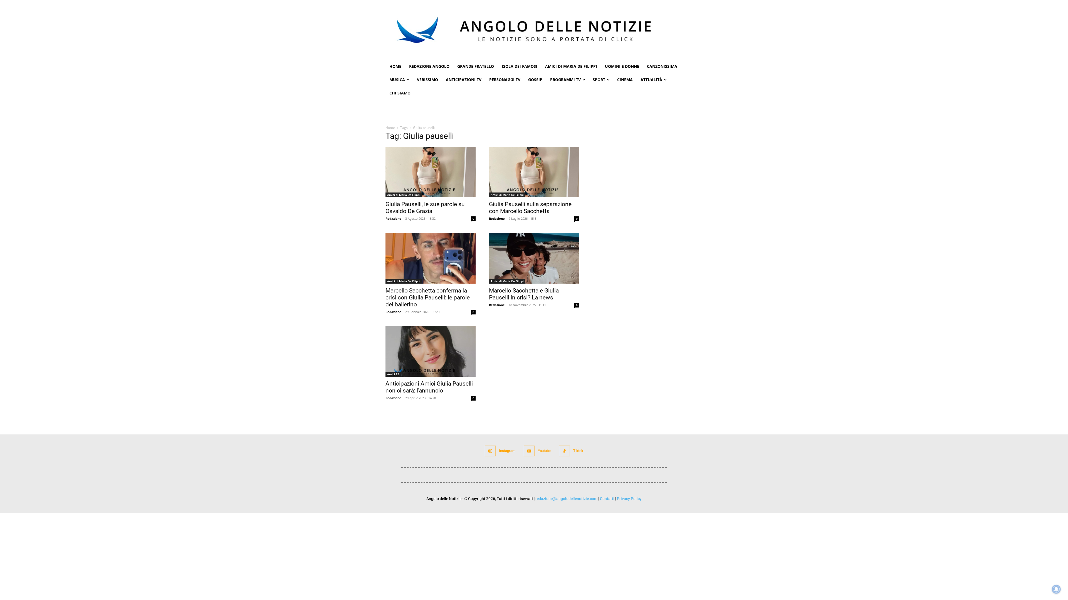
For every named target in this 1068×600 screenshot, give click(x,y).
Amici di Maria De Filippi (403, 195)
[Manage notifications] (1056, 589)
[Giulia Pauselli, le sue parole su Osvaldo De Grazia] (430, 172)
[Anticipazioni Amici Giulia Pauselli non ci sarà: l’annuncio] (430, 351)
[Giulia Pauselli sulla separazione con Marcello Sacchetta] (534, 172)
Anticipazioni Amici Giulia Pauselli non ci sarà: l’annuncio (429, 387)
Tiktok (578, 450)
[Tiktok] (564, 451)
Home (390, 127)
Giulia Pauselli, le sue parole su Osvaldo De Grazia (425, 207)
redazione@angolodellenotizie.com (566, 499)
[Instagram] (490, 451)
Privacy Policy (629, 499)
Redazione (393, 218)
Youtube (544, 450)
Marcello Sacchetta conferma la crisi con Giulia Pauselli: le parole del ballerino (427, 297)
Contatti (607, 499)
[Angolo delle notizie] (534, 30)
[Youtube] (529, 451)
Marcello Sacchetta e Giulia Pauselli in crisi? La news (524, 294)
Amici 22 (393, 374)
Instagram (507, 450)
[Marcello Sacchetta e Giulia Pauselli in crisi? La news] (534, 258)
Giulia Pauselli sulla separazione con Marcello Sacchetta (530, 207)
